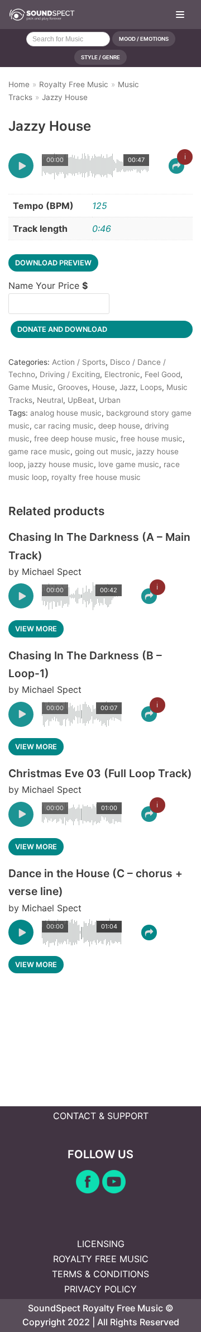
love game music (128, 464)
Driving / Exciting (70, 374)
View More (36, 629)
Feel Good (162, 374)
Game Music (30, 387)
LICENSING (101, 1243)
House (103, 387)
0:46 (101, 228)
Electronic (122, 374)
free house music (152, 438)
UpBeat (81, 400)
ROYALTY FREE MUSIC (101, 1258)
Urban (110, 400)
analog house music (66, 412)
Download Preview (53, 263)
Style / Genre (100, 57)
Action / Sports (79, 362)
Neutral (50, 400)
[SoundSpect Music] (41, 14)
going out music (103, 451)
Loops (151, 387)
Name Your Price (48, 285)
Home (19, 84)
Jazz (127, 387)
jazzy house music (61, 464)
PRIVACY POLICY (100, 1289)
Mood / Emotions (144, 39)
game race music (39, 451)
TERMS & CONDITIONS (100, 1273)
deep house (119, 425)
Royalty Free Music (73, 84)
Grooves (73, 387)
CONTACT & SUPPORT (101, 1115)
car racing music (64, 425)
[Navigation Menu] (180, 14)
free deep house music (75, 438)
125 (99, 205)
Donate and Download (62, 329)
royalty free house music (96, 477)
